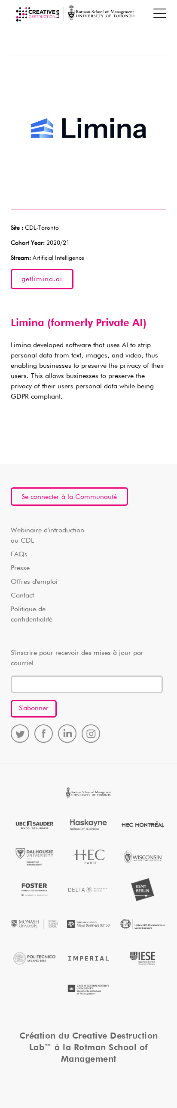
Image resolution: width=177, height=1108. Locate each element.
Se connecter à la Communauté (69, 497)
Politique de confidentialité (31, 614)
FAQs (19, 554)
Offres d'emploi (34, 582)
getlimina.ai (41, 279)
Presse (20, 568)
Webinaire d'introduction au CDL (47, 535)
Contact (22, 595)
